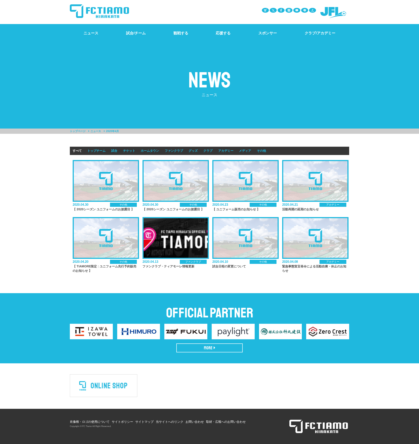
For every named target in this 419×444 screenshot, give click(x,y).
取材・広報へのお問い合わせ (226, 421)
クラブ (208, 150)
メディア (245, 150)
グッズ (193, 150)
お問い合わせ (194, 421)
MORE (208, 348)
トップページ (78, 131)
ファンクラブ (174, 150)
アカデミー (226, 150)
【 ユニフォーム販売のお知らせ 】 (236, 209)
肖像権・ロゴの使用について (90, 421)
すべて (77, 150)
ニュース (96, 131)
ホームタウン (150, 150)
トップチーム (96, 150)
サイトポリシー (122, 421)
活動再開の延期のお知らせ (300, 209)
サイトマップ (144, 421)
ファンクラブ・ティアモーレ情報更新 (168, 266)
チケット (129, 150)
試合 (114, 150)
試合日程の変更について (229, 266)
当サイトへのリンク (169, 421)
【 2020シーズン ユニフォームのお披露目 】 (103, 209)
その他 (261, 150)
